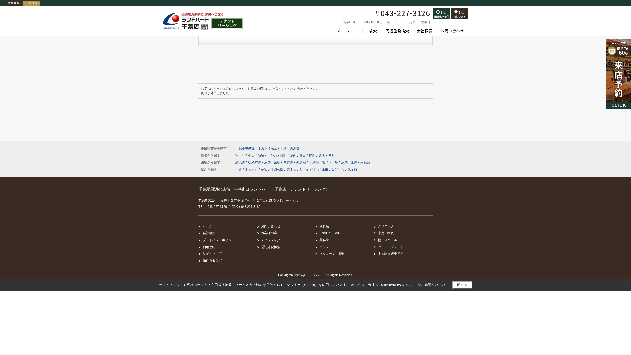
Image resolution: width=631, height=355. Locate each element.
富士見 (240, 155)
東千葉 (291, 169)
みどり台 (338, 169)
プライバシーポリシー (219, 240)
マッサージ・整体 (332, 253)
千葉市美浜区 (289, 148)
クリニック (386, 226)
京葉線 (365, 162)
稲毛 (315, 169)
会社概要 (209, 233)
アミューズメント (390, 247)
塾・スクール (387, 240)
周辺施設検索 (270, 247)
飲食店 (324, 226)
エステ (324, 247)
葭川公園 (277, 169)
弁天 (322, 155)
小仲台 (272, 155)
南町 (312, 155)
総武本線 (255, 162)
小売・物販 (386, 233)
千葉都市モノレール (324, 162)
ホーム (207, 226)
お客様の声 (269, 233)
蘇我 (264, 169)
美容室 (324, 240)
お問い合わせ (270, 226)
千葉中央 (251, 169)
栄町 (284, 155)
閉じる (462, 285)
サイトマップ (212, 253)
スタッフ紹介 (270, 240)
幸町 (331, 155)
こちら (286, 88)
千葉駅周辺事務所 (390, 253)
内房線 (288, 162)
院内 (293, 155)
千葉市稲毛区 (267, 148)
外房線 (301, 162)
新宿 (261, 155)
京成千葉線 (272, 162)
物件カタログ (212, 260)
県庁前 (352, 169)
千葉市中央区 (245, 148)
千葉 (238, 169)
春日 (303, 155)
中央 (252, 155)
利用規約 (209, 247)
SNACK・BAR (329, 233)
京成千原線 (349, 162)
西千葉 (304, 169)
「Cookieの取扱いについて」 (398, 285)
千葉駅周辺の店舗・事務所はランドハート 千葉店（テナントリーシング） (264, 189)
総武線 (240, 162)
